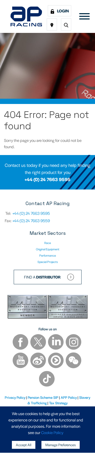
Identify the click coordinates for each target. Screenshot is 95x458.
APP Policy (69, 397)
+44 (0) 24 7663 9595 (47, 179)
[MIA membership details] (28, 307)
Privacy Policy (15, 397)
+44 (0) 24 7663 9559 (31, 220)
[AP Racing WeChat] (73, 361)
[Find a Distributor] (52, 24)
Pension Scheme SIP (43, 397)
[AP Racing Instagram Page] (73, 342)
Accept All (23, 444)
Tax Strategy (58, 402)
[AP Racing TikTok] (47, 379)
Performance (47, 255)
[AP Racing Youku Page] (56, 361)
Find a (42, 277)
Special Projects (47, 262)
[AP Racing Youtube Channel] (21, 361)
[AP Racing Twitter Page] (38, 342)
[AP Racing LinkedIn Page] (56, 342)
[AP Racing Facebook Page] (21, 342)
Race (47, 243)
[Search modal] (66, 24)
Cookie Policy (52, 432)
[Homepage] (26, 16)
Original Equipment (47, 249)
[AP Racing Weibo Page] (38, 361)
